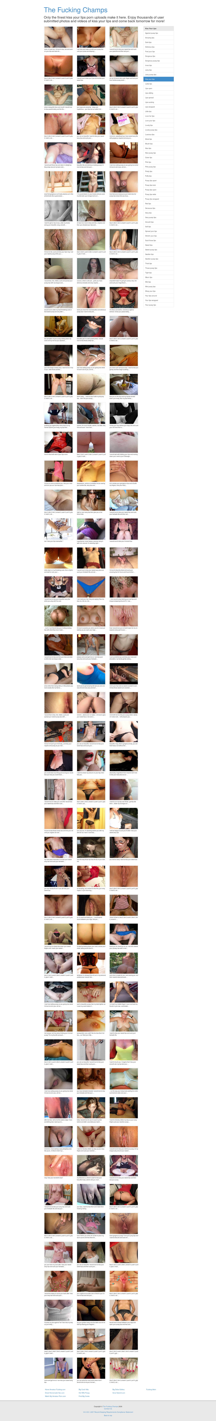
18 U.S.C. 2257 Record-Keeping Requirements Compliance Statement (108, 1412)
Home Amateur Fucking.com (55, 1389)
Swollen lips (149, 254)
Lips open (148, 88)
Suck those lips (150, 240)
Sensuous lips (150, 208)
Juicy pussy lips (150, 74)
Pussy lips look (150, 185)
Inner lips (148, 65)
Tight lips (148, 273)
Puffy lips (148, 176)
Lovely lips (149, 125)
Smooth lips (149, 222)
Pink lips (148, 162)
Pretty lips (148, 171)
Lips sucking (149, 102)
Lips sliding (149, 93)
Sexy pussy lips (150, 217)
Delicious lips (149, 47)
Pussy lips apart (150, 180)
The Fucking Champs (76, 9)
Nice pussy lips (150, 153)
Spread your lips (151, 231)
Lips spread (149, 97)
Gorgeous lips (150, 56)
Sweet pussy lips (151, 249)
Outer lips (148, 157)
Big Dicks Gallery (118, 1389)
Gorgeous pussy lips (152, 61)
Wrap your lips (150, 291)
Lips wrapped (150, 107)
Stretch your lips (151, 236)
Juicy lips (148, 70)
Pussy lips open (150, 190)
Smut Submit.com (118, 1393)
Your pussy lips (150, 305)
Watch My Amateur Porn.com (55, 1396)
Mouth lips (149, 143)
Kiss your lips (150, 79)
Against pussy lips (151, 33)
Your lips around (151, 296)
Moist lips (148, 139)
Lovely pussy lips (151, 130)
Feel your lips (150, 51)
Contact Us (108, 1409)
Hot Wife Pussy (84, 1393)
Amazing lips (149, 38)
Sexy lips (148, 213)
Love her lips (149, 116)
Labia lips (148, 84)
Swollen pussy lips (151, 259)
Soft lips (148, 226)
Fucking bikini (151, 1389)
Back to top (108, 1415)
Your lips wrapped (151, 300)
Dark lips (148, 42)
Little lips (148, 111)
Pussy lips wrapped (152, 199)
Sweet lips (148, 245)
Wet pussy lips (150, 286)
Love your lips (150, 120)
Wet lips (148, 282)
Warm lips (148, 277)
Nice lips (148, 148)
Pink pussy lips (150, 167)
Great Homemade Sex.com (54, 1393)
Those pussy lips (151, 268)
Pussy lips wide (150, 194)
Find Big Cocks (84, 1396)
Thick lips (148, 263)
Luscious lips (149, 134)
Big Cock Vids (84, 1389)
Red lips (148, 203)
